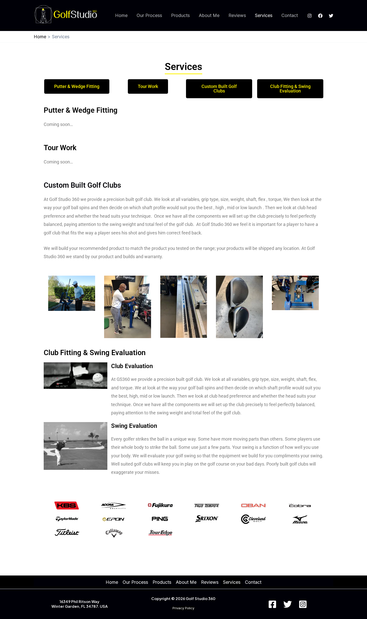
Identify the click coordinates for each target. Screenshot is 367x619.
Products (180, 15)
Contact (289, 15)
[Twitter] (331, 15)
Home (121, 15)
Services (263, 15)
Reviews (237, 15)
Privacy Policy (183, 608)
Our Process (149, 15)
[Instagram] (309, 15)
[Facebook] (320, 15)
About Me (209, 15)
